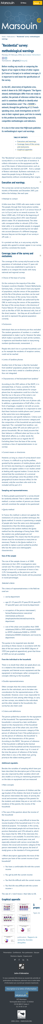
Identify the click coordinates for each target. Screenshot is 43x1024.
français (23, 61)
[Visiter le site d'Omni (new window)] (37, 3)
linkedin (23, 960)
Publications (11, 37)
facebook (19, 960)
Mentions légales (16, 956)
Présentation (7, 952)
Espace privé (27, 956)
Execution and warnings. (26, 141)
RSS (27, 960)
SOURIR (31, 103)
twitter (14, 960)
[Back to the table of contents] (40, 182)
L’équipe (36, 952)
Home (4, 37)
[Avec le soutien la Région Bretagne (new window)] (22, 1014)
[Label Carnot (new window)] (21, 966)
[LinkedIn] (6, 58)
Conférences (17, 952)
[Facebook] (3, 58)
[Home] (21, 20)
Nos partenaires (27, 952)
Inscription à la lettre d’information (21, 989)
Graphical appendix (24, 150)
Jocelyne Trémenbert (33, 55)
